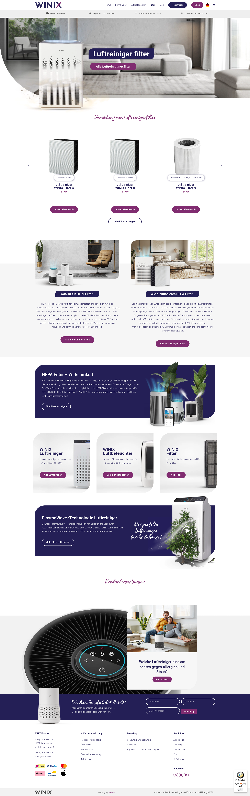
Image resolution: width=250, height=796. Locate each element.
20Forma (112, 793)
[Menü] (245, 771)
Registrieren (177, 5)
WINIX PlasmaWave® (55, 524)
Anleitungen (86, 759)
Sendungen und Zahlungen (139, 740)
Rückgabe (131, 745)
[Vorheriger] (29, 165)
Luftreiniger (113, 528)
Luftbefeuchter (180, 749)
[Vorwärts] (221, 165)
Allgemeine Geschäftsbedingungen (143, 749)
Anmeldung (188, 711)
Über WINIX (86, 745)
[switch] (240, 789)
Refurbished (178, 759)
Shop (197, 5)
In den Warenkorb (64, 209)
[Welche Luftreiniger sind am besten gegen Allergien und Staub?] (162, 628)
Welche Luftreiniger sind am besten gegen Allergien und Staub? (162, 667)
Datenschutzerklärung (91, 754)
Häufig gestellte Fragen (91, 740)
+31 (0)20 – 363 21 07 (45, 752)
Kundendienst (87, 749)
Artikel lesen (162, 679)
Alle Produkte (179, 740)
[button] (210, 5)
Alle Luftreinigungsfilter (113, 66)
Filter (175, 754)
